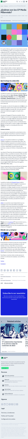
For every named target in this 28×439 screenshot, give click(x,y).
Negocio (6, 6)
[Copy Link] (20, 270)
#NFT (2, 283)
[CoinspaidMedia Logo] (4, 1)
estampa (11, 222)
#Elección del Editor (8, 283)
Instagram (3, 263)
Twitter (2, 261)
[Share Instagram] (11, 270)
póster (9, 223)
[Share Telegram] (14, 270)
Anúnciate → (5, 368)
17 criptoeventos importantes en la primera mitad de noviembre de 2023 (12, 343)
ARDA (2, 203)
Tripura (2, 139)
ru (21, 1)
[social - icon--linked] (5, 404)
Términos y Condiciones (8, 412)
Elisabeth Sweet (15, 182)
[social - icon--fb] (12, 404)
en (19, 1)
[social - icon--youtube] (7, 404)
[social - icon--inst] (2, 404)
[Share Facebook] (8, 270)
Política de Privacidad (7, 416)
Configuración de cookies (8, 419)
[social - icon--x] (10, 404)
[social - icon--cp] (17, 404)
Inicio (2, 6)
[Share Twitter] (5, 270)
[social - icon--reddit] (15, 404)
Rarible (2, 250)
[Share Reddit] (17, 270)
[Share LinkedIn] (1, 270)
